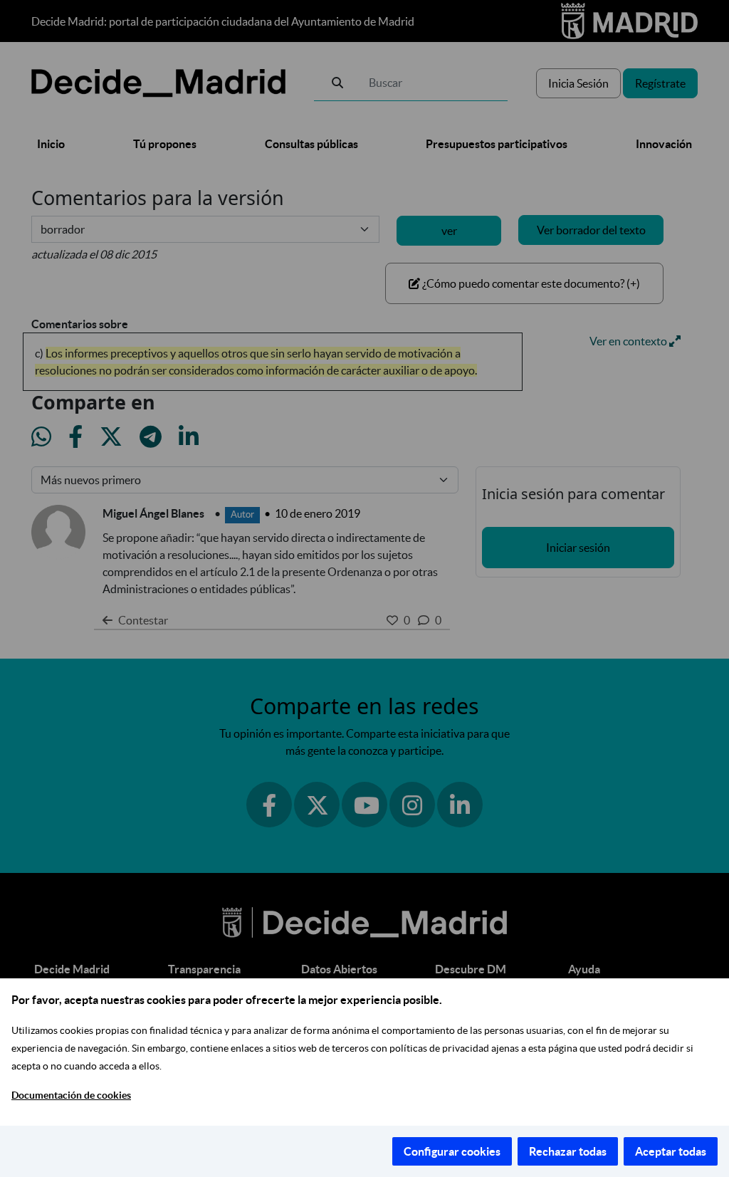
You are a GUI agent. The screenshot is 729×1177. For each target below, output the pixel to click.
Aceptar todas (670, 1151)
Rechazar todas (568, 1151)
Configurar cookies (452, 1151)
